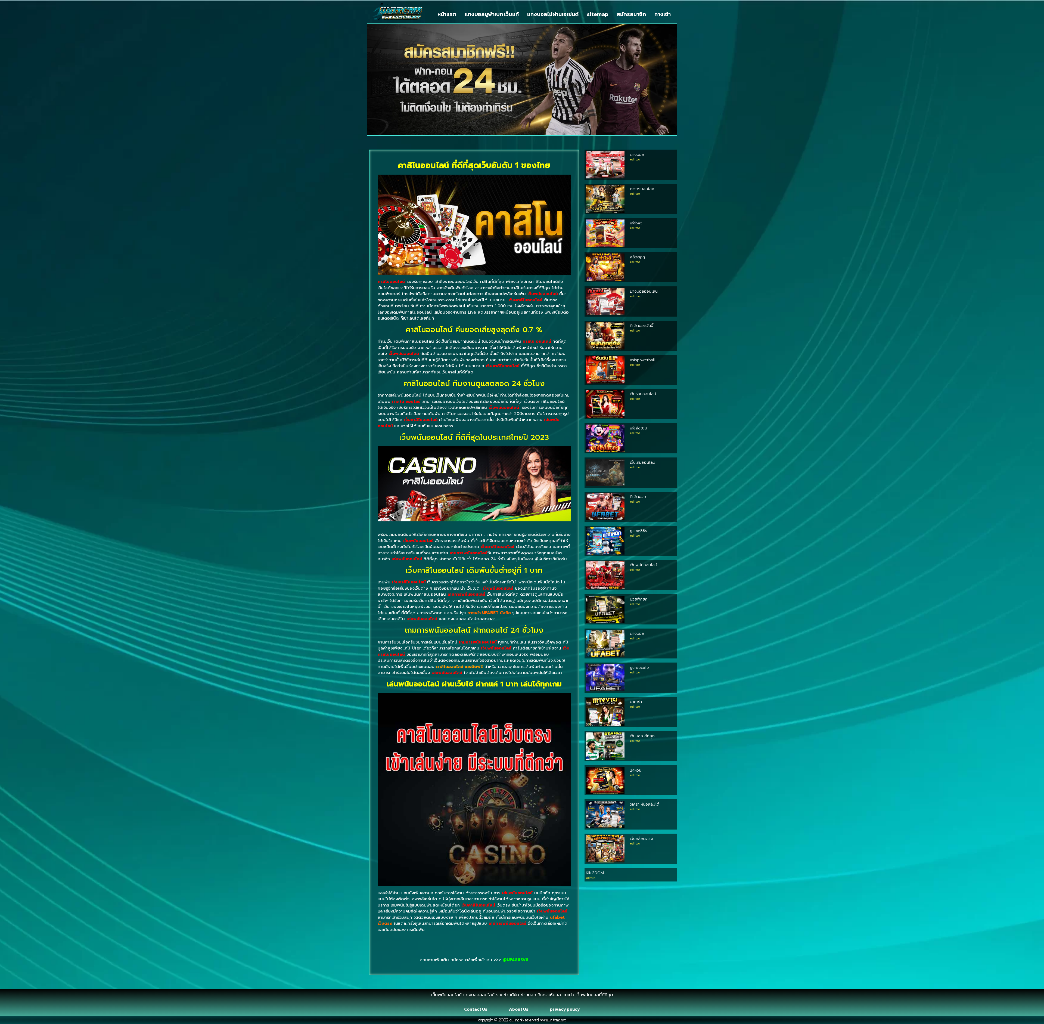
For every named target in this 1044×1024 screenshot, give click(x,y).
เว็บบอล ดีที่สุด (642, 736)
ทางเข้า (662, 14)
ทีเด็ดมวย (638, 497)
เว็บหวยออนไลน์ (643, 394)
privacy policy (565, 1009)
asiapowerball (642, 360)
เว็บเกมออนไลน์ (642, 462)
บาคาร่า (636, 702)
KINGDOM (595, 873)
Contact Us (475, 1009)
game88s (638, 531)
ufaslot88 (638, 428)
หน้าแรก (446, 14)
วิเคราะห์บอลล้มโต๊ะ (645, 804)
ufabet (636, 223)
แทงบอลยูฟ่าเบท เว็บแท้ (492, 14)
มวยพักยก (638, 599)
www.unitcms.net (553, 1020)
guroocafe (639, 667)
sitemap (597, 14)
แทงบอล (637, 154)
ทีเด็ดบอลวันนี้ (641, 326)
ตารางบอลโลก (642, 189)
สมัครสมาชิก (631, 14)
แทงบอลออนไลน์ (644, 291)
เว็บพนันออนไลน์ (643, 565)
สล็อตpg (637, 257)
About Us (518, 1009)
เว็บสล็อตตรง (641, 839)
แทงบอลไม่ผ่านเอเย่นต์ (553, 14)
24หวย (635, 770)
